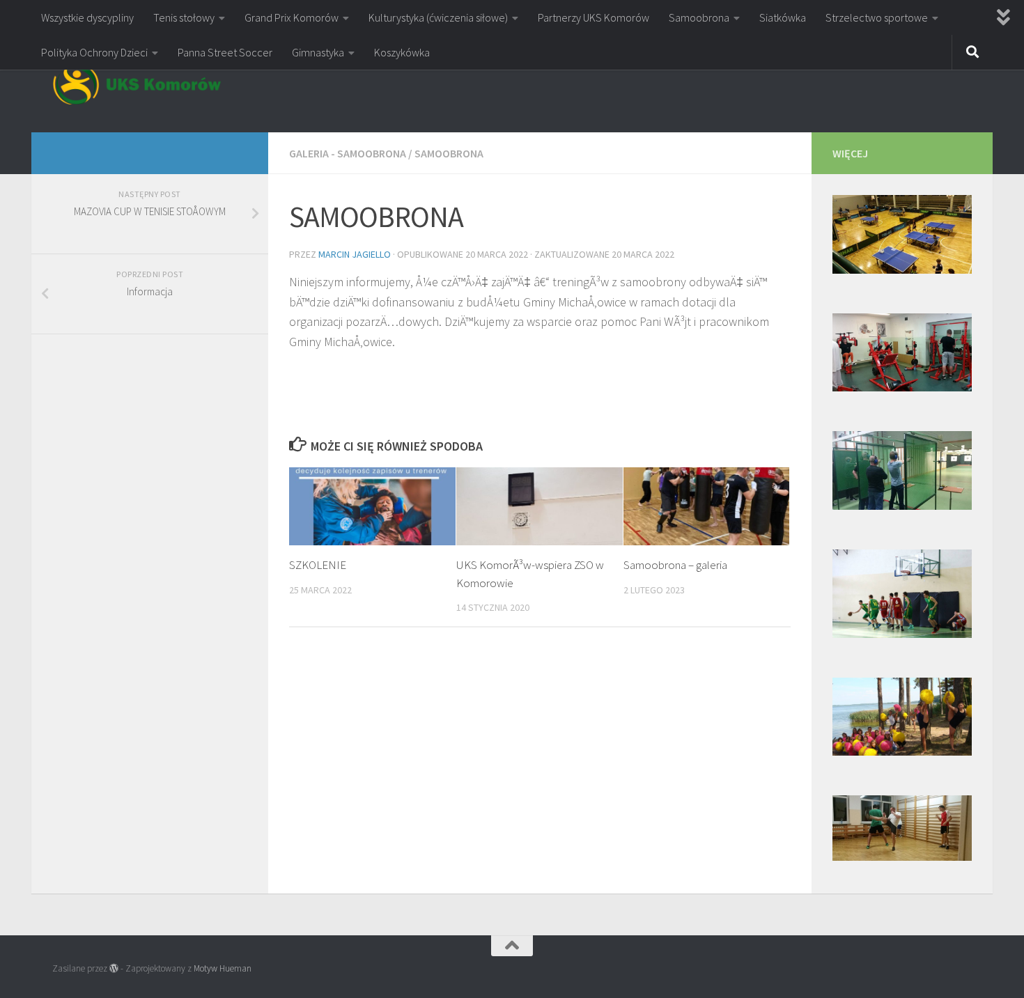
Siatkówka (782, 17)
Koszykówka (402, 52)
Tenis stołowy (184, 17)
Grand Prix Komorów (292, 17)
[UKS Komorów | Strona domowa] (137, 83)
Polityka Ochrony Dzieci (94, 52)
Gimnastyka (318, 52)
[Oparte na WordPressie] (113, 968)
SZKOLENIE (317, 564)
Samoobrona (699, 17)
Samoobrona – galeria (675, 564)
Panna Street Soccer (225, 52)
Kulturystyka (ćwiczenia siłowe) (438, 17)
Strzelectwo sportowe (876, 17)
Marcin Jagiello (354, 254)
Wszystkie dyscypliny (87, 17)
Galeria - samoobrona (347, 153)
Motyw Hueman (222, 968)
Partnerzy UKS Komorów (593, 17)
